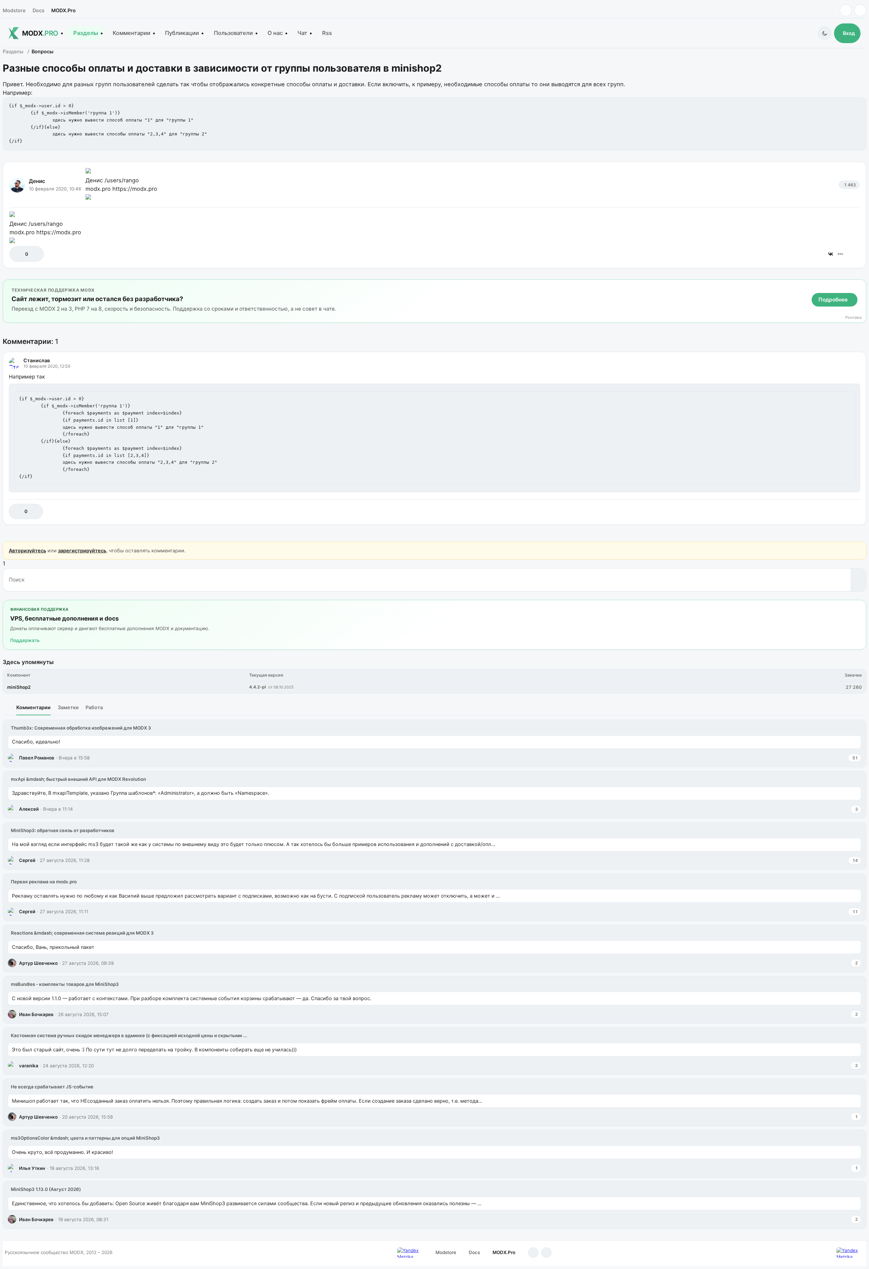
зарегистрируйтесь (82, 550)
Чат (302, 33)
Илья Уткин (32, 1168)
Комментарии (131, 33)
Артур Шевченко (38, 963)
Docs (38, 10)
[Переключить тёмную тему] (824, 33)
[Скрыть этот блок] (859, 286)
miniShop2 (19, 687)
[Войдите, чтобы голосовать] (18, 253)
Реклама (853, 317)
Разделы (85, 33)
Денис (37, 181)
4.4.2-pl (257, 686)
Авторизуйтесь (27, 550)
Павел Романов (36, 757)
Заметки (68, 707)
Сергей (27, 860)
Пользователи (233, 33)
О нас (275, 33)
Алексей (29, 809)
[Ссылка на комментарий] (838, 511)
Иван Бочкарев (36, 1014)
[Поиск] (858, 580)
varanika (28, 1065)
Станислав (36, 360)
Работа (94, 707)
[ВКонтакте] (831, 254)
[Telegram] (846, 10)
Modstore (14, 10)
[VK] (860, 10)
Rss (327, 33)
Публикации (182, 33)
